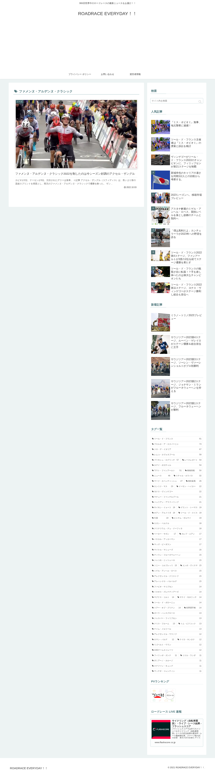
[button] (200, 101)
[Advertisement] (107, 46)
